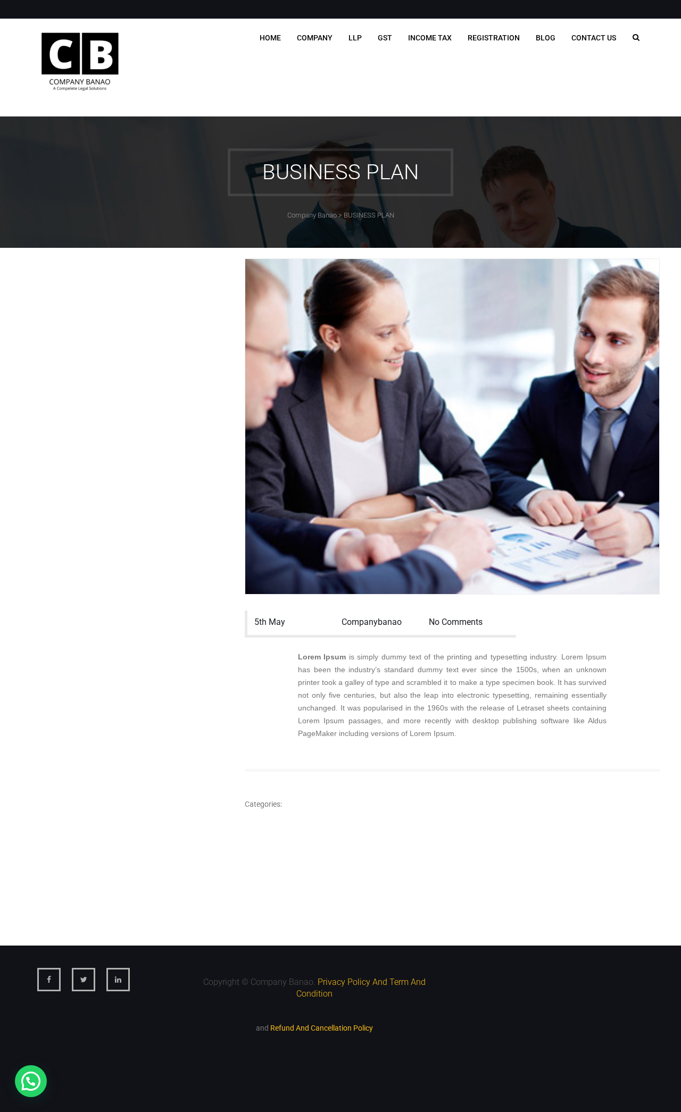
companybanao (372, 622)
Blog (545, 38)
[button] (31, 1081)
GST (385, 38)
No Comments (456, 622)
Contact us (593, 38)
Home (270, 38)
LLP (355, 38)
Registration (494, 38)
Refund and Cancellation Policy (321, 1028)
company (315, 38)
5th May (269, 622)
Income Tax (430, 38)
